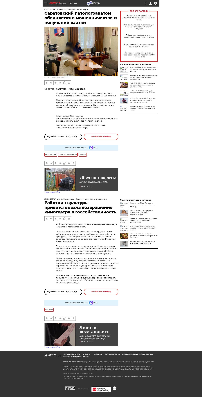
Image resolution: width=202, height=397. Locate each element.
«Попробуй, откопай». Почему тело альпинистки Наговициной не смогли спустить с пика (143, 100)
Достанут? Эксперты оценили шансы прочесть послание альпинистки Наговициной (143, 77)
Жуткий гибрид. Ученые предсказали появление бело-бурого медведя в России (143, 69)
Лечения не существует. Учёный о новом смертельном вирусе (142, 242)
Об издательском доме (72, 354)
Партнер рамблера (83, 388)
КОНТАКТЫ (86, 354)
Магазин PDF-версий (112, 354)
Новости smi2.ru (52, 192)
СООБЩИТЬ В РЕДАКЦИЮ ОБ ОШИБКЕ (76, 357)
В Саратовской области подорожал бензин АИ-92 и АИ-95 (139, 46)
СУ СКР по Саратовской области (56, 77)
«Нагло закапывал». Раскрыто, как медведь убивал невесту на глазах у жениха (143, 228)
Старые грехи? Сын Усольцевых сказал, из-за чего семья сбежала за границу (143, 205)
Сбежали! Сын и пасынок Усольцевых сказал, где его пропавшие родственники (144, 220)
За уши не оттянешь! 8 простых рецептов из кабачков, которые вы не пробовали (143, 235)
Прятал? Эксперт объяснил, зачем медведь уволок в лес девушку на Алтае (142, 108)
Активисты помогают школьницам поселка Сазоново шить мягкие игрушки (139, 27)
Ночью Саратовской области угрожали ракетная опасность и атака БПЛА (139, 18)
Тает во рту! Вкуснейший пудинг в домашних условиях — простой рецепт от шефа (142, 85)
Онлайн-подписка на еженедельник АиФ (137, 354)
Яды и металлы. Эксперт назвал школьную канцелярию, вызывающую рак (141, 212)
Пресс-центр (97, 354)
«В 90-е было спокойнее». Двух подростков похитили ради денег (142, 92)
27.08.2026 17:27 (50, 199)
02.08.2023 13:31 (49, 9)
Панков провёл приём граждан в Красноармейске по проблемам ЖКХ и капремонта (139, 55)
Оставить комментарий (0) (101, 137)
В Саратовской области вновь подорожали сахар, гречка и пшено (139, 36)
